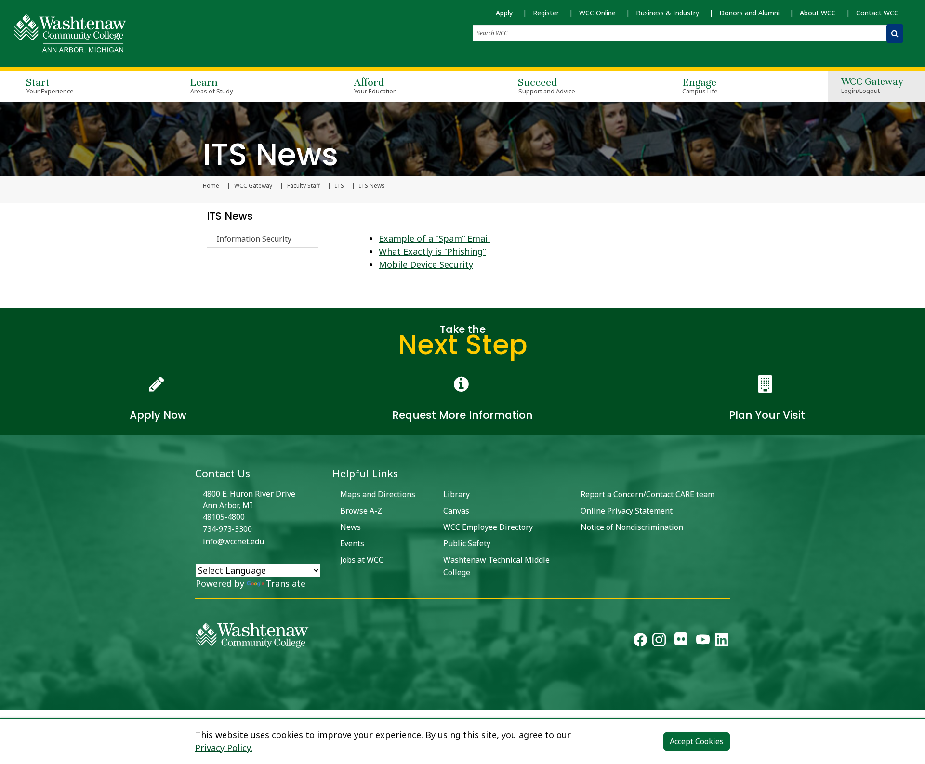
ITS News (230, 216)
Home (211, 186)
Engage (700, 85)
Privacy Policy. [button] (223, 747)
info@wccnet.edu (233, 541)
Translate (285, 583)
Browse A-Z (361, 510)
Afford (375, 85)
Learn (211, 85)
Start (50, 85)
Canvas (456, 510)
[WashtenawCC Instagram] (659, 641)
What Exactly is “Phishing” (432, 251)
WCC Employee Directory (488, 527)
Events (352, 543)
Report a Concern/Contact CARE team (647, 494)
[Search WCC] (894, 33)
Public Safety (466, 543)
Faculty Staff (303, 186)
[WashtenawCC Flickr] (681, 641)
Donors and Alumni (749, 12)
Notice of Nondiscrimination (632, 527)
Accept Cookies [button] (697, 741)
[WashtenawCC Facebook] (640, 641)
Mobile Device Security (426, 264)
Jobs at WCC (361, 559)
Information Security (253, 239)
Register (546, 12)
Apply (504, 12)
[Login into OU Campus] (6, 702)
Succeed (546, 85)
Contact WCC (877, 12)
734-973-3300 (227, 529)
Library (456, 494)
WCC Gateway (872, 86)
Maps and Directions (377, 494)
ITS (339, 186)
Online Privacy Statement (627, 510)
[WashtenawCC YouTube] (703, 641)
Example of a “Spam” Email (434, 238)
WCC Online (597, 12)
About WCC (818, 12)
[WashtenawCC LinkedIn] (722, 641)
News (350, 527)
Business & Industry (667, 12)
